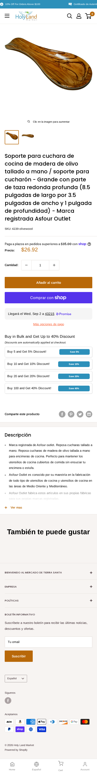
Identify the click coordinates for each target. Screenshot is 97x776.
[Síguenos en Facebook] (8, 700)
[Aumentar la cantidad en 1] (54, 265)
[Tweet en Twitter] (80, 414)
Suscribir (19, 656)
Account (85, 769)
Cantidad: (11, 265)
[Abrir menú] (7, 16)
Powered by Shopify (16, 749)
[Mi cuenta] (79, 16)
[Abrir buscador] (69, 16)
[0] (88, 16)
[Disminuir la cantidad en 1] (26, 265)
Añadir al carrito (48, 282)
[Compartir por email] (89, 414)
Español (11, 678)
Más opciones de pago (48, 324)
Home (12, 769)
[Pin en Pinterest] (71, 414)
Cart (60, 770)
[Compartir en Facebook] (62, 414)
